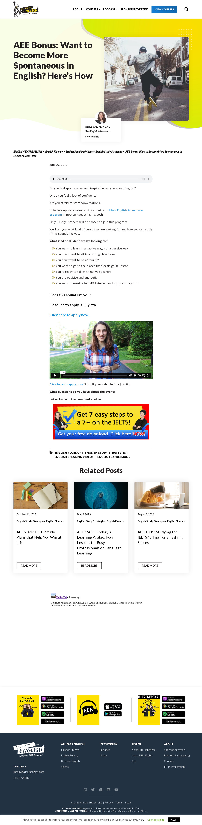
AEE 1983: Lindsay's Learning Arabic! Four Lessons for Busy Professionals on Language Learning (99, 542)
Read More (29, 565)
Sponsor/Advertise (134, 9)
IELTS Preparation (174, 767)
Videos (65, 767)
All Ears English (73, 744)
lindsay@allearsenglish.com (28, 772)
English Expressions (27, 151)
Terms (118, 802)
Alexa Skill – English (142, 755)
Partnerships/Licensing (177, 755)
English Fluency (54, 151)
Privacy (109, 802)
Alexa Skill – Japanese (144, 750)
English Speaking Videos (79, 151)
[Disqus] (101, 631)
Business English (70, 761)
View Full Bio (92, 136)
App (134, 761)
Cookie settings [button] (155, 819)
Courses (92, 9)
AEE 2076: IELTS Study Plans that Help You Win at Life (39, 537)
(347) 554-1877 (22, 778)
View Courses (164, 9)
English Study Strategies (108, 151)
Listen (136, 744)
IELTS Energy (108, 744)
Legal (128, 802)
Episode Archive (70, 750)
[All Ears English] (29, 749)
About (77, 9)
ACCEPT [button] (174, 820)
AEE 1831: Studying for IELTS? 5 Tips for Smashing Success (160, 537)
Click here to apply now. (69, 315)
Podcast (109, 9)
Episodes (105, 750)
